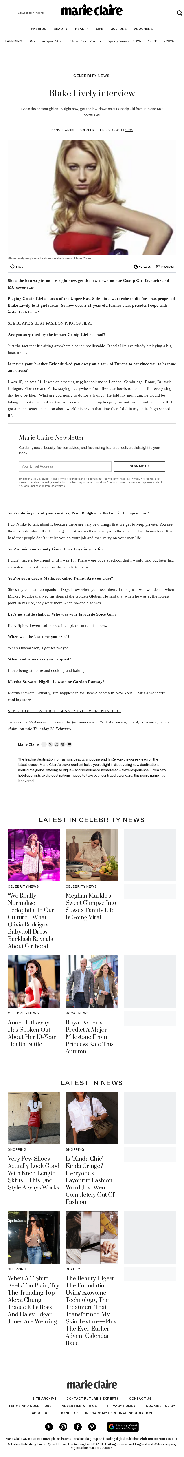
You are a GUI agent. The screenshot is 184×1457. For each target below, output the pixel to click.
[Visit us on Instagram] (63, 1427)
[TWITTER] (50, 744)
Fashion (38, 29)
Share (19, 266)
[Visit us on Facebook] (78, 1427)
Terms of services (69, 478)
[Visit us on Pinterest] (92, 1427)
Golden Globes (88, 596)
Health (82, 29)
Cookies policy (160, 1406)
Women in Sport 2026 (47, 41)
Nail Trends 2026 (160, 41)
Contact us (140, 1398)
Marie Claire (65, 130)
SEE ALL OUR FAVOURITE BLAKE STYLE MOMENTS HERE (64, 711)
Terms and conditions (30, 1406)
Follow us (145, 266)
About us (41, 1413)
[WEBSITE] (63, 744)
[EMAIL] (69, 744)
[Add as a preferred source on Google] (138, 1427)
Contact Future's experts (92, 1398)
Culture (119, 29)
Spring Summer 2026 (124, 41)
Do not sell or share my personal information (106, 1413)
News (129, 130)
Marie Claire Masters (85, 41)
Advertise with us (79, 1406)
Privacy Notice (140, 478)
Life (99, 29)
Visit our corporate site (159, 1439)
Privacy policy (121, 1406)
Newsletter (167, 266)
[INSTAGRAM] (56, 744)
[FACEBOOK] (44, 744)
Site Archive (44, 1398)
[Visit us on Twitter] (49, 1427)
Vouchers (143, 29)
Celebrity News (91, 76)
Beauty (61, 29)
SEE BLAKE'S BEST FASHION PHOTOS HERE (51, 323)
